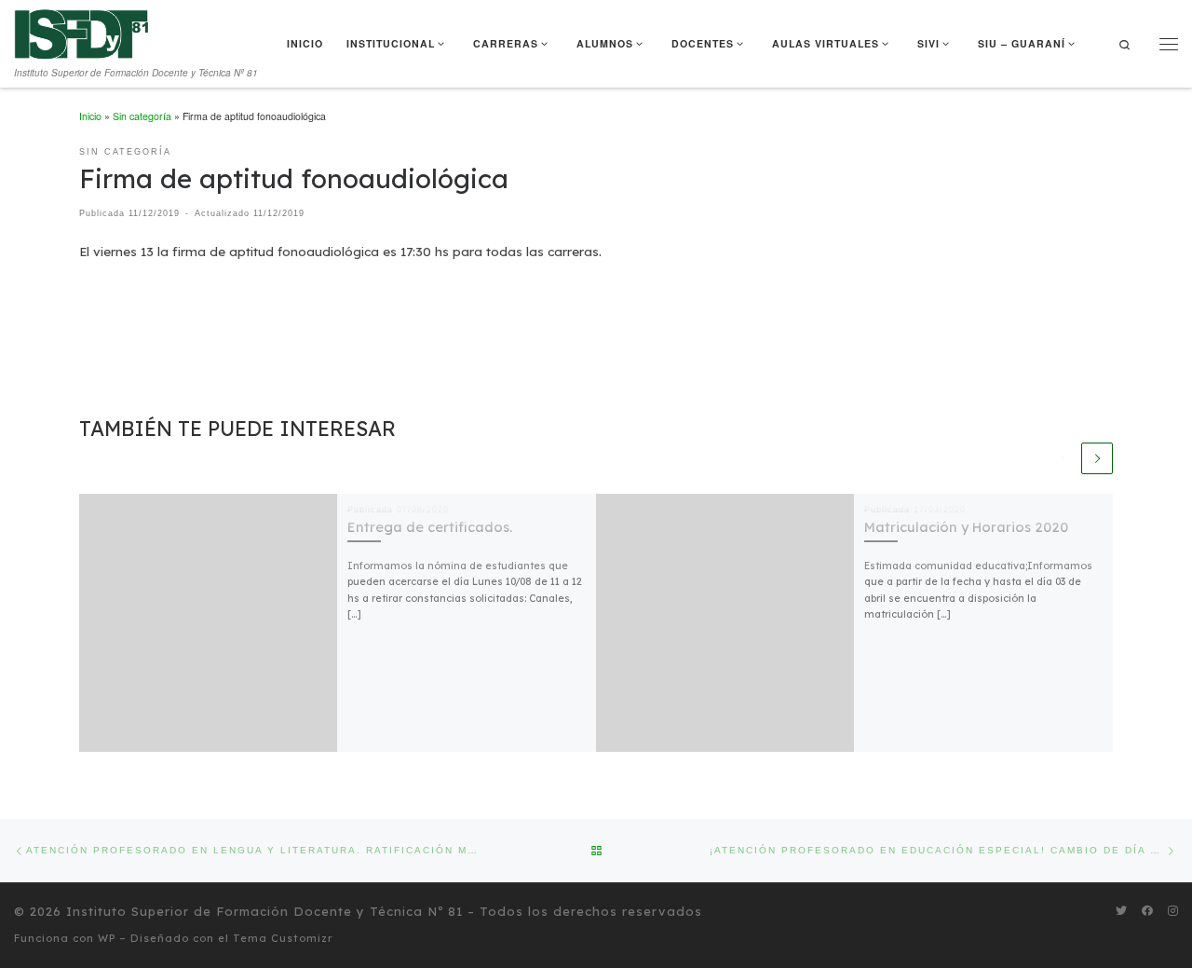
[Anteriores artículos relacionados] (1063, 458)
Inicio (90, 116)
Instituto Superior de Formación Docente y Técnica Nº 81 (264, 911)
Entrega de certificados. (429, 527)
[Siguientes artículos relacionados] (1097, 458)
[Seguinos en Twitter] (1121, 911)
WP (106, 938)
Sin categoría (142, 116)
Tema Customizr (283, 938)
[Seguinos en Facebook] (1147, 911)
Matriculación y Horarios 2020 (966, 527)
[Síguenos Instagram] (1173, 911)
